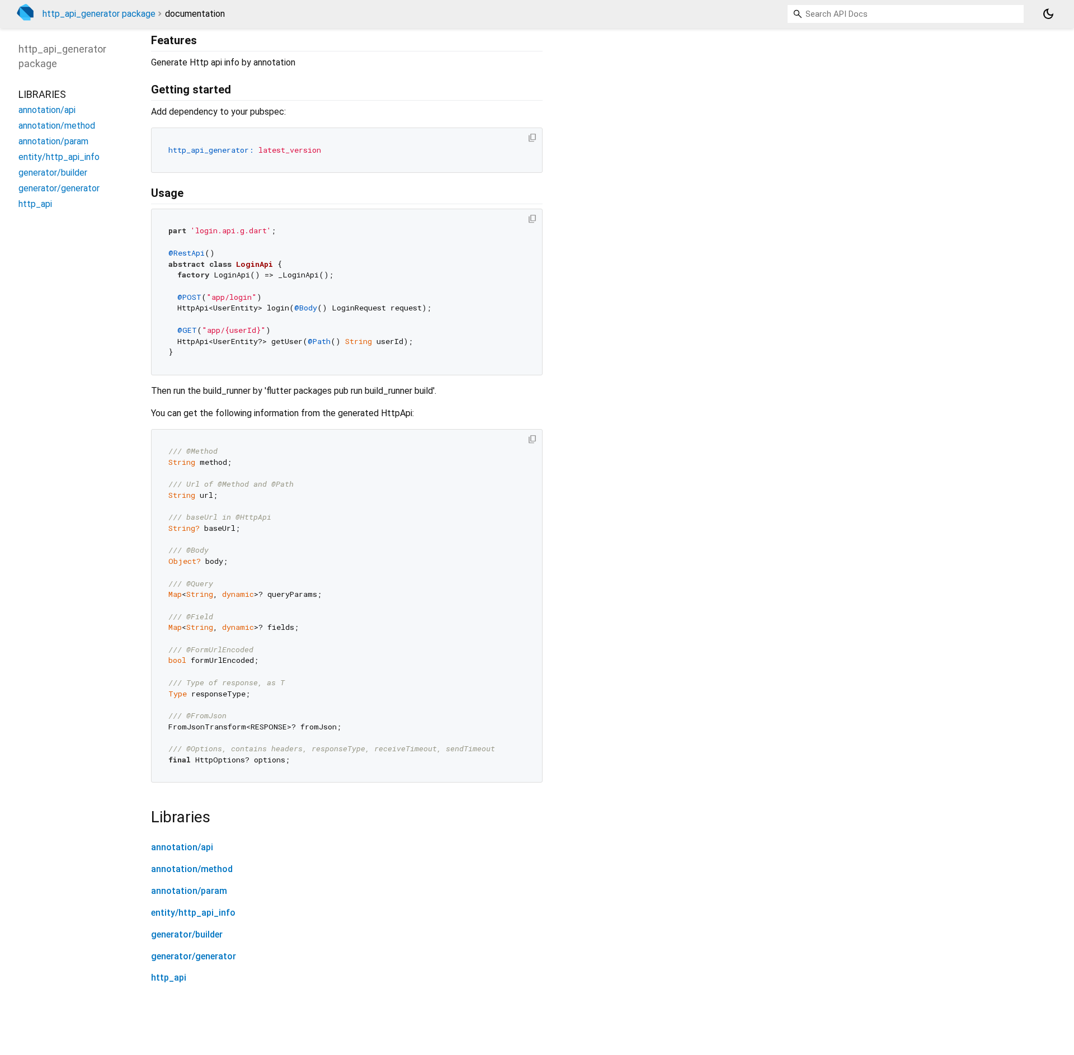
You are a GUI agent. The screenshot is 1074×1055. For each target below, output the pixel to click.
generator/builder (187, 934)
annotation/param (189, 891)
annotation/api (182, 847)
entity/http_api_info (193, 912)
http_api (168, 977)
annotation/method (192, 869)
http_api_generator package (99, 13)
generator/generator (193, 956)
